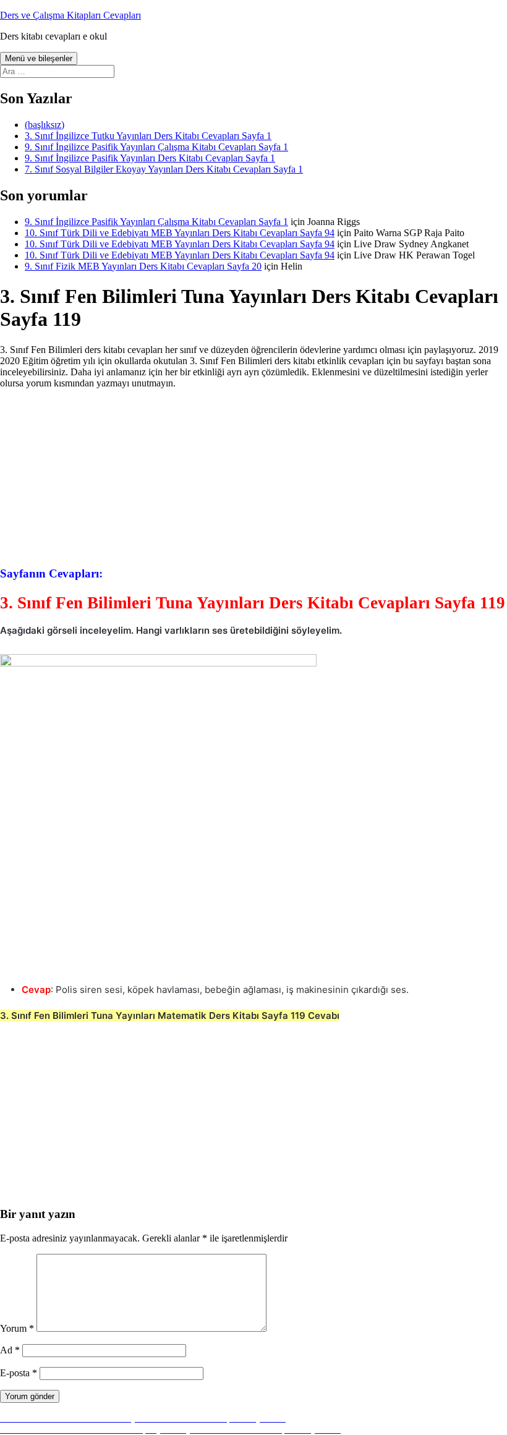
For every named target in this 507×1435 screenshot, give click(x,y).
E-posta (18, 1373)
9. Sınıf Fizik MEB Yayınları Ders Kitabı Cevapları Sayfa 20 (143, 266)
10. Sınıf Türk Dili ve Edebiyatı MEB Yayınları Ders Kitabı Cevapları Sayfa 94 (179, 233)
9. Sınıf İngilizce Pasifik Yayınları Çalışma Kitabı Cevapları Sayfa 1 (156, 147)
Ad (10, 1350)
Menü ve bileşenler (38, 58)
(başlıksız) (44, 124)
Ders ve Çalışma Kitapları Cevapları (70, 15)
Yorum (17, 1328)
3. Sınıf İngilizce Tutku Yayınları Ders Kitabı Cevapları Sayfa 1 (148, 135)
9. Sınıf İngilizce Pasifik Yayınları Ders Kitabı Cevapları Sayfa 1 (150, 158)
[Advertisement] (253, 476)
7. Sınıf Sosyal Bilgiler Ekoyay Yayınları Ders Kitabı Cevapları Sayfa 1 (164, 169)
